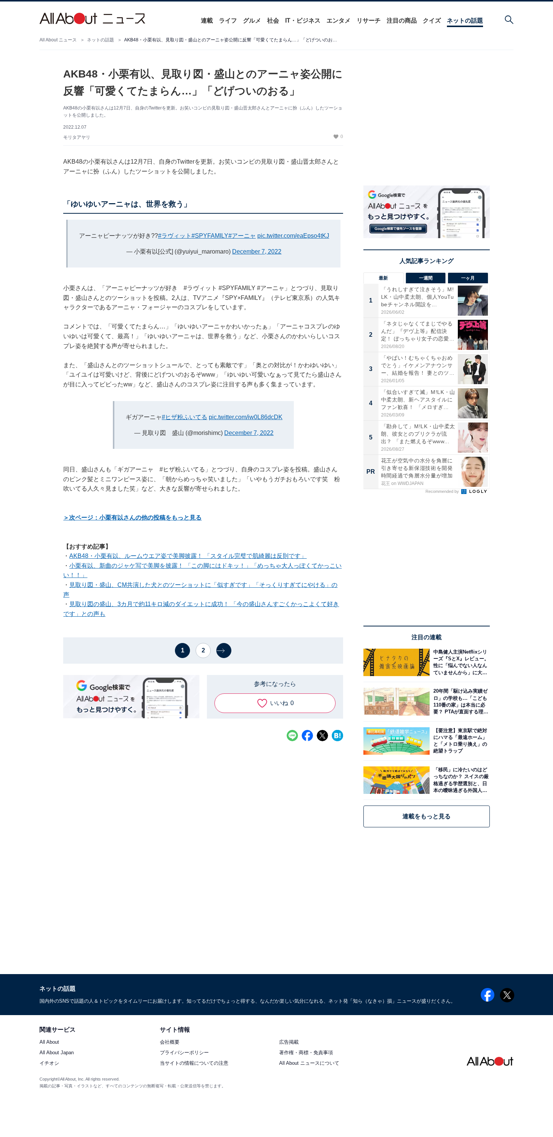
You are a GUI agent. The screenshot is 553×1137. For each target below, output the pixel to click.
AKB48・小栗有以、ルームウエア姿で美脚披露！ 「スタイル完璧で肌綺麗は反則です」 (188, 556)
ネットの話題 (465, 20)
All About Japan (57, 1052)
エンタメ (339, 20)
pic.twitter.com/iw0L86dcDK (246, 417)
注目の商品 (402, 20)
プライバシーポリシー (184, 1052)
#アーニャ (242, 236)
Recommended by (442, 491)
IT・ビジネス (303, 20)
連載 (207, 20)
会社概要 (169, 1042)
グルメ (252, 20)
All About (49, 1042)
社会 (273, 20)
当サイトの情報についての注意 (194, 1063)
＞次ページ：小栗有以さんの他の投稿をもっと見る (132, 517)
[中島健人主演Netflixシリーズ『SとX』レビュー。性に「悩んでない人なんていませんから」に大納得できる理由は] (460, 662)
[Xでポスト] (322, 735)
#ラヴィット (174, 236)
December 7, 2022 (256, 251)
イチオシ (49, 1063)
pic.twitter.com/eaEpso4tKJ (293, 236)
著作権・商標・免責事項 (306, 1052)
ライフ (228, 20)
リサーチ (369, 20)
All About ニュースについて (309, 1063)
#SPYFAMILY (209, 236)
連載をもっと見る (427, 816)
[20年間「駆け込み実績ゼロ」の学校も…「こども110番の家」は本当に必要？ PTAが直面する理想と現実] (460, 701)
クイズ (432, 20)
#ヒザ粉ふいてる (184, 417)
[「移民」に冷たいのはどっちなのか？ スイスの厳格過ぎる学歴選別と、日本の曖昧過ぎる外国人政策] (460, 780)
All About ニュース (58, 40)
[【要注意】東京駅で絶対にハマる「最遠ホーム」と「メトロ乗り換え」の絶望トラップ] (460, 741)
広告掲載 (289, 1042)
